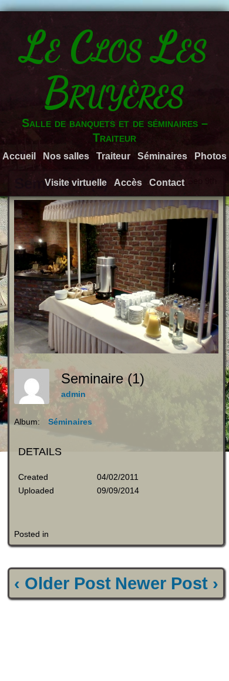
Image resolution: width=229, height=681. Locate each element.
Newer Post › (166, 583)
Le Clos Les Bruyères (114, 69)
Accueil (19, 156)
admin (73, 394)
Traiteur (113, 156)
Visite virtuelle (76, 183)
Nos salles (66, 156)
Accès (128, 183)
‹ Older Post (62, 583)
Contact (166, 183)
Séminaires (162, 156)
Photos (210, 156)
